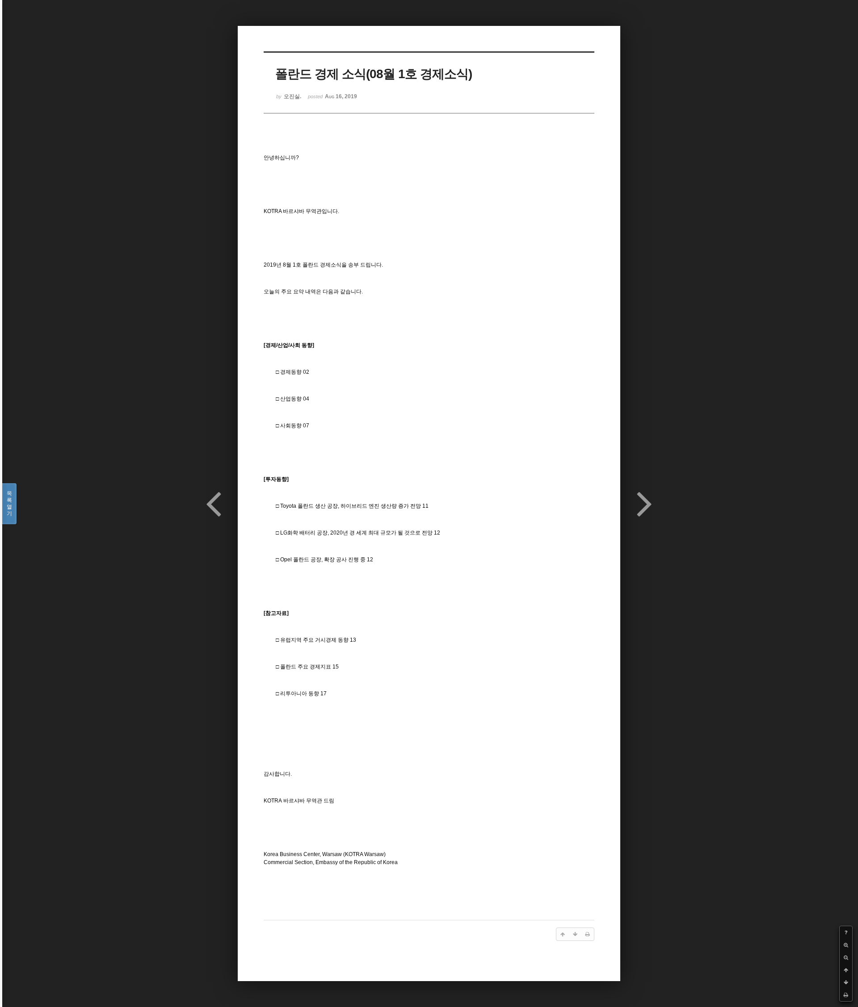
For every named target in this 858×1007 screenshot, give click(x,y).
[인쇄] (846, 995)
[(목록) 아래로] (846, 982)
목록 (9, 503)
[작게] (846, 957)
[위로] (846, 970)
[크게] (846, 945)
